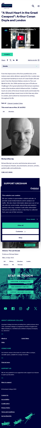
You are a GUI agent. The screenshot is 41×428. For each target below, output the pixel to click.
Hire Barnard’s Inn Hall (20, 287)
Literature (11, 111)
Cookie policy (5, 403)
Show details (30, 219)
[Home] (6, 6)
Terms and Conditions (8, 412)
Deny (20, 237)
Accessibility (5, 399)
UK (13, 264)
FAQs (3, 342)
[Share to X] (10, 60)
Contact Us (4, 395)
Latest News (25, 338)
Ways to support (6, 382)
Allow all (20, 225)
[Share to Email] (17, 60)
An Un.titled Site (6, 416)
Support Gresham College (20, 292)
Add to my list (32, 60)
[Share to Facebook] (7, 60)
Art (4, 111)
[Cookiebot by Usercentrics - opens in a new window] (30, 189)
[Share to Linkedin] (13, 60)
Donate (7, 54)
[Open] (5, 308)
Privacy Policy (5, 408)
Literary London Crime (15, 103)
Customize (19, 231)
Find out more (7, 172)
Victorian (20, 264)
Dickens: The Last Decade (11, 251)
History (11, 261)
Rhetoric (6, 264)
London (29, 261)
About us (4, 338)
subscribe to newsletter (20, 281)
